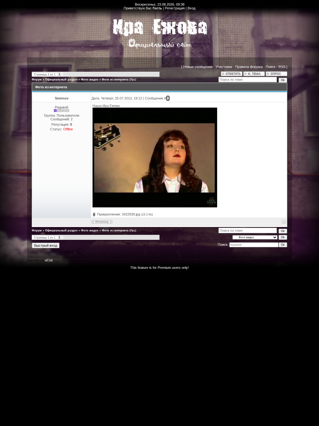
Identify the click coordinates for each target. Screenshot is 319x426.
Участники (224, 67)
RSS (282, 67)
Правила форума (249, 67)
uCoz (49, 260)
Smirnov (62, 98)
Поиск (270, 67)
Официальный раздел (61, 79)
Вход (191, 8)
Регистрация (175, 8)
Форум (37, 79)
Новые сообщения (197, 67)
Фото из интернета (115, 79)
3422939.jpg (131, 214)
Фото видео (89, 79)
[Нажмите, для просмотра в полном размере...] (155, 206)
